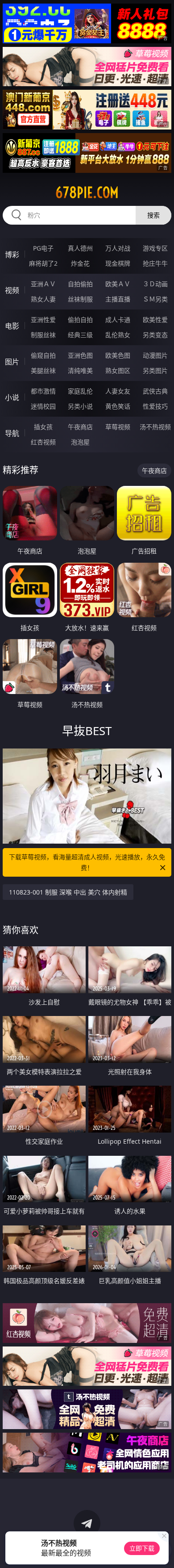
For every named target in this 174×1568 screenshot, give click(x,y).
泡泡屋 (80, 442)
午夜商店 (80, 426)
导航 (12, 433)
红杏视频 (43, 442)
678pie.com (87, 192)
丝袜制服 (80, 299)
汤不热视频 (155, 426)
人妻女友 (117, 391)
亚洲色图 (80, 355)
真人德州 (80, 248)
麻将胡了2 (43, 263)
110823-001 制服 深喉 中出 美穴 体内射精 (68, 892)
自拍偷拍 (80, 284)
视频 (12, 290)
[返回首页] (162, 1550)
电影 (12, 326)
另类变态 (155, 334)
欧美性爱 (155, 319)
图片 (12, 362)
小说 (12, 397)
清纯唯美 (80, 370)
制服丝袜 (43, 334)
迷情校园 (43, 406)
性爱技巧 (155, 406)
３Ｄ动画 (155, 284)
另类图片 (155, 370)
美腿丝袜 (43, 370)
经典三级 (80, 334)
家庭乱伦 (80, 391)
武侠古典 (155, 391)
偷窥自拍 (43, 355)
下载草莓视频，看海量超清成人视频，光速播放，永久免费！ (87, 862)
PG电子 (43, 248)
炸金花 (80, 263)
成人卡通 (117, 319)
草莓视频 (117, 426)
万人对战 (117, 248)
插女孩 (43, 426)
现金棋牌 (117, 263)
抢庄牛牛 (155, 263)
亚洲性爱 (43, 319)
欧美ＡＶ (117, 284)
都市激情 (43, 391)
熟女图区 (117, 370)
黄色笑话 (117, 406)
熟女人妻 (43, 299)
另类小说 (80, 406)
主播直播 (117, 299)
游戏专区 (155, 248)
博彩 (12, 254)
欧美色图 (117, 355)
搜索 (153, 215)
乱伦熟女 (117, 334)
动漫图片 (155, 355)
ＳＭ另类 (155, 299)
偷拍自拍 (80, 319)
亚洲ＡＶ (43, 284)
